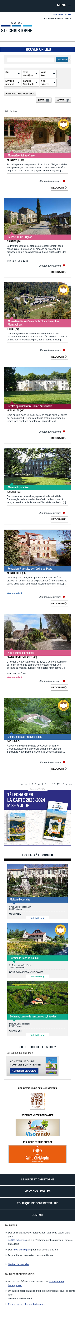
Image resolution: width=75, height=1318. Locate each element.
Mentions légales (38, 1191)
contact (37, 1215)
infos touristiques (22, 1249)
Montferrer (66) (16, 573)
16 (53, 784)
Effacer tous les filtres (20, 94)
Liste (41, 100)
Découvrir (58, 187)
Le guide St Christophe (37, 1179)
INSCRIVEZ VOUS (62, 14)
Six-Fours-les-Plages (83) (22, 657)
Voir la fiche (37, 918)
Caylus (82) (13, 741)
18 (63, 784)
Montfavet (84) (15, 159)
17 (58, 784)
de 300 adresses (17, 1240)
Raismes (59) (14, 491)
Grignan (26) (14, 241)
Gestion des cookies (18, 1264)
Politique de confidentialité (37, 1203)
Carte (60, 100)
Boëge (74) (13, 329)
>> (70, 784)
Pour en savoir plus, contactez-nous (26, 1304)
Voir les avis (14, 593)
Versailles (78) (15, 410)
